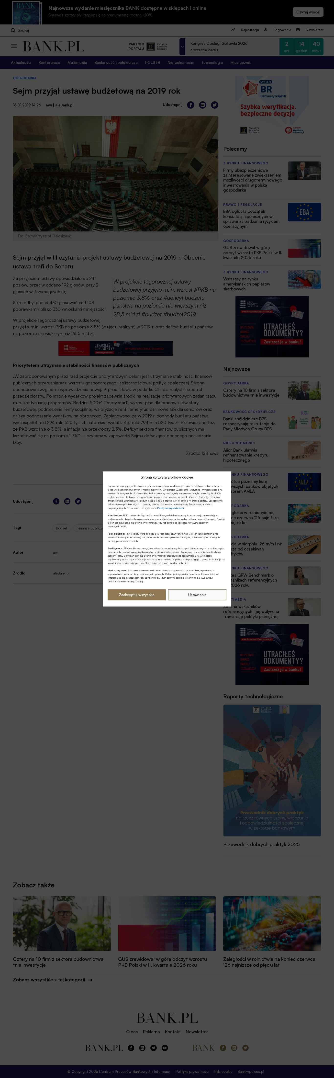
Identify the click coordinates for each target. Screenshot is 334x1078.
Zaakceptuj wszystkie (137, 595)
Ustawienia (197, 595)
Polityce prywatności (170, 507)
